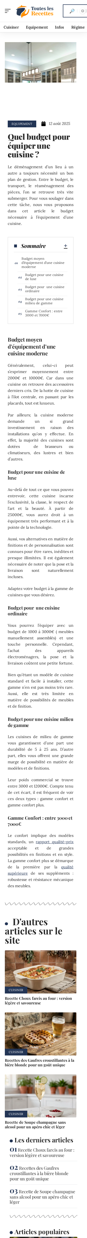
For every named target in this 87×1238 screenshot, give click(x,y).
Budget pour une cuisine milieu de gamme (44, 301)
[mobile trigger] (9, 11)
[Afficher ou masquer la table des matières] (56, 246)
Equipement (22, 124)
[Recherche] (72, 11)
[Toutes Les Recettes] (35, 11)
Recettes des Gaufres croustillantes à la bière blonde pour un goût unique (39, 1062)
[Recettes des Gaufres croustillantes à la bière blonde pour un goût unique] (40, 1033)
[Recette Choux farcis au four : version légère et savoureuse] (40, 971)
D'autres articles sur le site (33, 930)
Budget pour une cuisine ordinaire (45, 289)
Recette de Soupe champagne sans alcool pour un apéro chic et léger (35, 1124)
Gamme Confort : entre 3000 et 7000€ (44, 313)
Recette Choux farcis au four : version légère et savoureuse (38, 1000)
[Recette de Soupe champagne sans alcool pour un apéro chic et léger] (40, 1095)
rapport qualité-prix (54, 841)
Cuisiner (16, 990)
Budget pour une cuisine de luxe (44, 277)
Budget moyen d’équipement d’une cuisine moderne (43, 262)
